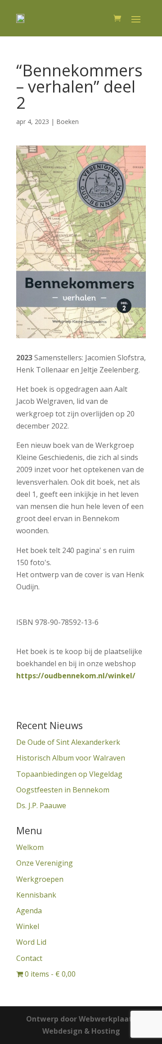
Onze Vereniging (44, 863)
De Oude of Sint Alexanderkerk (68, 742)
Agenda (29, 911)
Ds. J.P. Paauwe (41, 805)
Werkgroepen (39, 879)
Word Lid (31, 942)
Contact (29, 958)
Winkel (27, 926)
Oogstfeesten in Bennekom (62, 790)
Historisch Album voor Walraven (70, 758)
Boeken (67, 121)
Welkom (30, 847)
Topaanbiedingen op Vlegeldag (69, 774)
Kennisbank (36, 895)
